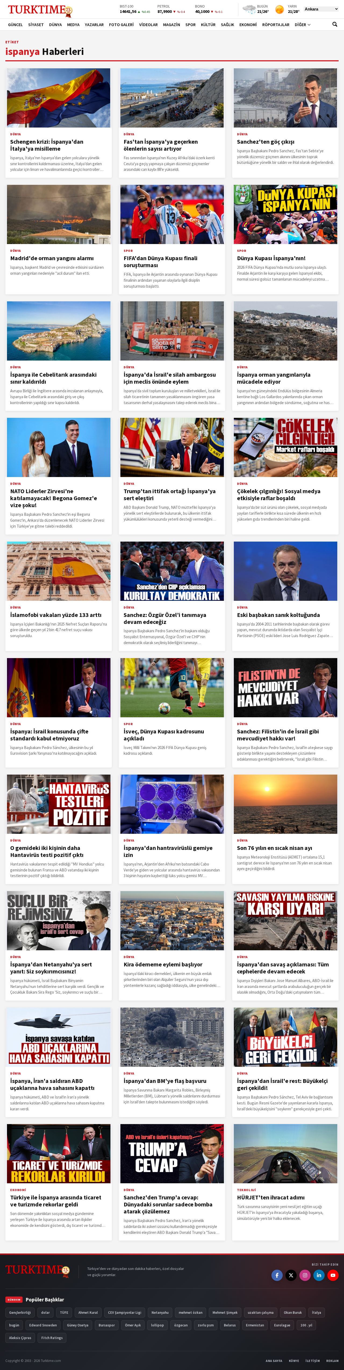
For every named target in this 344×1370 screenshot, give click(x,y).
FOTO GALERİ (121, 24)
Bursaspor (107, 1325)
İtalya (316, 1312)
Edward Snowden (43, 1325)
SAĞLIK (227, 24)
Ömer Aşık (133, 1325)
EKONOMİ (248, 24)
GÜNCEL (15, 24)
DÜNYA (55, 24)
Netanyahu (160, 1312)
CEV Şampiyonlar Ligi (124, 1312)
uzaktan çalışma (261, 1312)
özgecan (181, 1325)
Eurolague (282, 1325)
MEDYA (73, 24)
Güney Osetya (77, 1325)
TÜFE (64, 1312)
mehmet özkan (190, 1312)
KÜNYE (294, 1361)
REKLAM (332, 1361)
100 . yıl (306, 1325)
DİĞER (300, 24)
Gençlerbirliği (20, 1312)
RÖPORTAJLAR (275, 24)
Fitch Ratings (52, 1338)
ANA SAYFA (274, 1361)
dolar (45, 1312)
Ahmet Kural (88, 1312)
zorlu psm (206, 1325)
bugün (14, 1325)
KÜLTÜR (208, 24)
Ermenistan (255, 1325)
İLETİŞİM (313, 1361)
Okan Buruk (293, 1312)
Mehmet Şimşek (225, 1312)
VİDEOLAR (148, 24)
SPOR (190, 24)
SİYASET (36, 24)
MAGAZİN (171, 24)
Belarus (230, 1325)
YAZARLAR (94, 24)
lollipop (157, 1325)
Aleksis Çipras (20, 1338)
